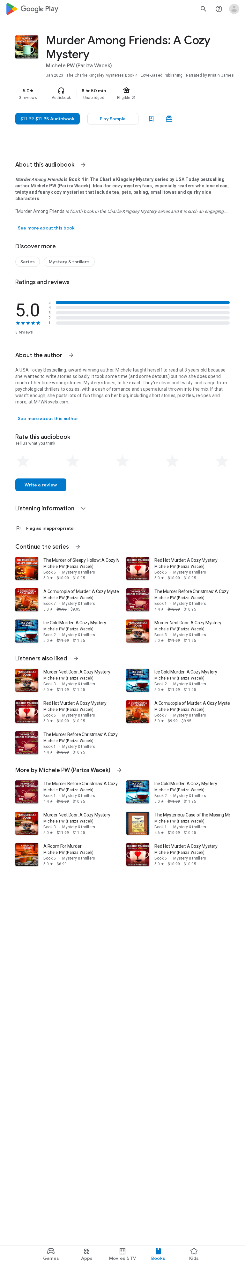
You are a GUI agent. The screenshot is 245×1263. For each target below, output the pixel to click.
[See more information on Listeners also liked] (76, 658)
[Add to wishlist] (151, 118)
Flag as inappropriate (44, 528)
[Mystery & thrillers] (69, 262)
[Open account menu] (234, 9)
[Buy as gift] (169, 118)
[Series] (27, 262)
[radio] (23, 461)
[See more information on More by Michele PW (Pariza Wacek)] (119, 770)
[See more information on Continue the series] (77, 546)
